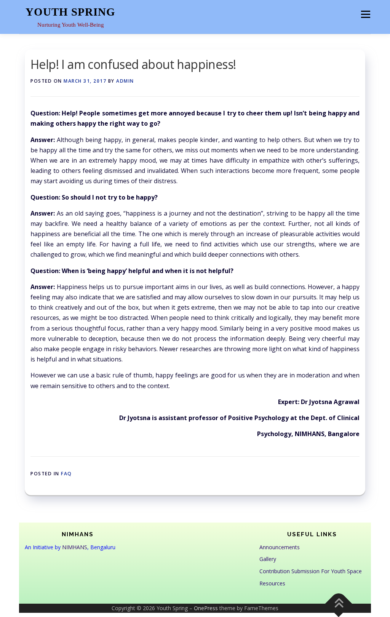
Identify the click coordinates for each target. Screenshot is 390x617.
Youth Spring (70, 12)
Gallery (267, 559)
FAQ (66, 473)
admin (125, 81)
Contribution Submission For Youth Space (310, 571)
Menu (365, 14)
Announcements (279, 547)
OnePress (206, 608)
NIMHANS (74, 547)
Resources (272, 583)
